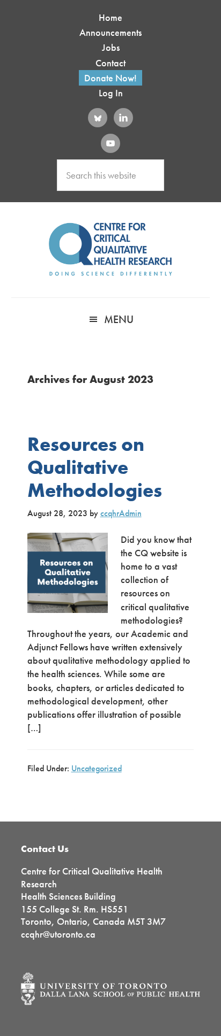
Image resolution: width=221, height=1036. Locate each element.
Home (110, 17)
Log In (111, 93)
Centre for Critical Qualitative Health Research (110, 249)
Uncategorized (96, 768)
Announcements (110, 32)
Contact (110, 63)
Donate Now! (110, 78)
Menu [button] (119, 319)
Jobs (111, 47)
